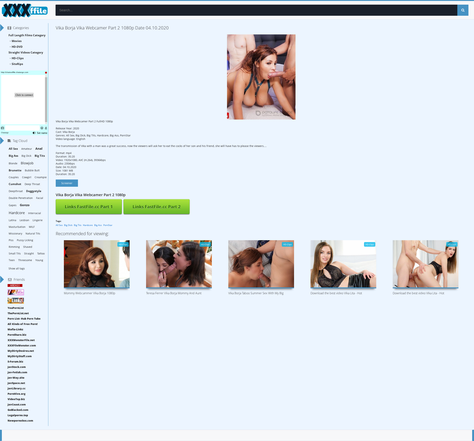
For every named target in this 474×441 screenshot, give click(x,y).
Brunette (15, 170)
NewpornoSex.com (20, 420)
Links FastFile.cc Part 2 (157, 207)
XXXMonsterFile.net (21, 340)
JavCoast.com (17, 404)
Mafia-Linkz (15, 329)
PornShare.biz (17, 334)
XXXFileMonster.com (22, 345)
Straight (29, 253)
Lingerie (38, 220)
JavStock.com (17, 367)
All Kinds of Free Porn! (23, 324)
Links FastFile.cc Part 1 (89, 207)
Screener (66, 183)
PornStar (107, 225)
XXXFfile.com (24, 10)
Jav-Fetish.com (17, 372)
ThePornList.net (18, 313)
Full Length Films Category (27, 35)
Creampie (41, 177)
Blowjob (27, 163)
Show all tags (17, 268)
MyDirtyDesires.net (21, 351)
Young (39, 260)
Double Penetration (21, 198)
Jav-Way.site (16, 377)
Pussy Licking (25, 240)
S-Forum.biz (15, 361)
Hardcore (88, 225)
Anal (38, 148)
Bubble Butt (32, 170)
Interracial (34, 213)
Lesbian (24, 220)
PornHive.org (16, 393)
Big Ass (98, 225)
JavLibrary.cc (17, 388)
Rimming (14, 247)
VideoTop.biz (16, 399)
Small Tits (15, 253)
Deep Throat (32, 184)
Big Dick (68, 225)
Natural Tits (33, 233)
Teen (12, 260)
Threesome (25, 260)
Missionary (15, 233)
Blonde (13, 163)
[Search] (462, 10)
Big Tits (77, 225)
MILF (32, 227)
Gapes (12, 205)
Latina (12, 220)
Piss (11, 240)
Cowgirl (26, 177)
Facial (39, 198)
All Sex (59, 225)
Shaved (27, 247)
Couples (14, 177)
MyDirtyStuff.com (20, 356)
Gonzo (25, 205)
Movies (16, 41)
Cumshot (15, 184)
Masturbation (17, 227)
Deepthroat (16, 191)
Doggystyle (33, 191)
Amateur (26, 148)
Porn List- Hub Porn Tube (24, 318)
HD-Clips (18, 58)
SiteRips (17, 64)
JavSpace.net (16, 383)
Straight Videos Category (26, 52)
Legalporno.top (18, 415)
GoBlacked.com (18, 410)
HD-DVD (17, 47)
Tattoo (41, 253)
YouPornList (16, 308)
